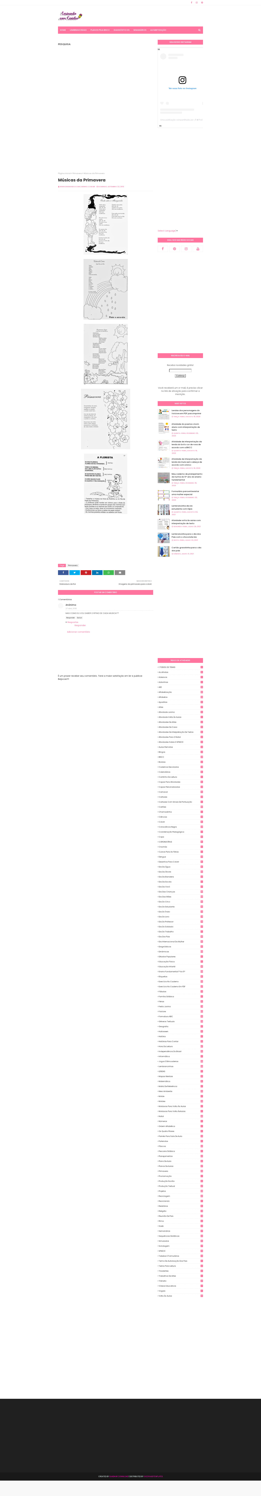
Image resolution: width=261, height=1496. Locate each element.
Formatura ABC (181, 1016)
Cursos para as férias (180, 852)
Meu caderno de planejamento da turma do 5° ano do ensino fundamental (187, 477)
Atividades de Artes (180, 722)
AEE (181, 687)
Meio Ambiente (181, 1091)
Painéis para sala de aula (181, 1136)
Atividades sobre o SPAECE (180, 742)
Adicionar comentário (78, 631)
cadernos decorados (181, 767)
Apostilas (180, 702)
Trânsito (181, 1281)
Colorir (180, 822)
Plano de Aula (180, 1161)
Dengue (181, 857)
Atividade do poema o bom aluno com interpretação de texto (186, 427)
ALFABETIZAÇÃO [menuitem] (158, 30)
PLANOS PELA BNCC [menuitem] (100, 30)
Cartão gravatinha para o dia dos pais (186, 549)
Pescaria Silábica (180, 1151)
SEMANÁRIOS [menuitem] (139, 30)
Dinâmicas (181, 951)
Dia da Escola (180, 881)
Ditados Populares (180, 956)
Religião (181, 1211)
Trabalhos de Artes (180, 1276)
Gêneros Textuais (181, 1021)
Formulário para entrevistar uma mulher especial (185, 493)
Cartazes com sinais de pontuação (180, 802)
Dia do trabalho (180, 931)
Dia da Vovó (180, 886)
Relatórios (180, 1206)
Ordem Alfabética (180, 1126)
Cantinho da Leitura (180, 777)
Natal (181, 1116)
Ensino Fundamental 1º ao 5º (181, 971)
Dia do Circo (181, 901)
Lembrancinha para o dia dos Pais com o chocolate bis (186, 535)
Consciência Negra (181, 827)
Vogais (180, 1291)
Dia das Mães (181, 896)
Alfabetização (181, 692)
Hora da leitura (181, 1046)
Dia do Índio (181, 911)
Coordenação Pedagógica (180, 832)
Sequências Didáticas (181, 1236)
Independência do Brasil (181, 1051)
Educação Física (180, 961)
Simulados (181, 1241)
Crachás (180, 847)
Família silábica (180, 996)
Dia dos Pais (181, 936)
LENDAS (180, 1071)
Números (180, 1121)
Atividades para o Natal (180, 737)
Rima (180, 1221)
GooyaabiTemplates (153, 1476)
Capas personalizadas (180, 787)
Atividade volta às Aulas (180, 717)
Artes (181, 707)
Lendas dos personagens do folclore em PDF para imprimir (186, 412)
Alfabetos (181, 697)
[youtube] (198, 249)
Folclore (181, 1011)
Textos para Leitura (180, 1266)
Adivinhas (180, 682)
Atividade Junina (180, 712)
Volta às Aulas (181, 1296)
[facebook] (191, 2)
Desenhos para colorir (180, 861)
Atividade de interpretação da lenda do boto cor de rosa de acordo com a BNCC (187, 444)
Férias (180, 1001)
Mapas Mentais (180, 1076)
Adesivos (180, 677)
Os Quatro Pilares (180, 1131)
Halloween (180, 1031)
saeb (180, 1226)
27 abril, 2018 (71, 608)
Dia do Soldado (181, 926)
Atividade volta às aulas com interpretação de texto (186, 522)
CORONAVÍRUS (180, 842)
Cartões (181, 807)
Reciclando (180, 1201)
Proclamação (180, 1176)
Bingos (180, 752)
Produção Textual (181, 1186)
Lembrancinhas (181, 1066)
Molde (180, 1096)
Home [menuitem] (63, 30)
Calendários (180, 772)
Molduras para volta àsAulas (180, 1111)
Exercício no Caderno (181, 981)
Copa (180, 837)
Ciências (180, 817)
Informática (180, 1056)
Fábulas (180, 991)
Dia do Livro (181, 916)
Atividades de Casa (180, 727)
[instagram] (197, 2)
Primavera (77, 173)
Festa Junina (181, 1006)
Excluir (79, 618)
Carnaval (181, 792)
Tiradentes (180, 1271)
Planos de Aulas (181, 1166)
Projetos (181, 1191)
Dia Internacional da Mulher (181, 941)
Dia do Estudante (181, 906)
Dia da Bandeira (180, 876)
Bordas (180, 762)
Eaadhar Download (119, 1476)
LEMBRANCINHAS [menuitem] (78, 30)
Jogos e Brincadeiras (181, 1061)
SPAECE (181, 1251)
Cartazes (180, 797)
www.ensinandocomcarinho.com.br (77, 186)
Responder (70, 618)
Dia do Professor (181, 921)
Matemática (180, 1081)
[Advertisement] (148, 16)
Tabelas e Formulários (181, 1256)
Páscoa (181, 1146)
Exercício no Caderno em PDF (181, 986)
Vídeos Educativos (180, 1286)
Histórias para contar (180, 1041)
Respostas (73, 622)
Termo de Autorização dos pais (180, 1261)
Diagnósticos (180, 946)
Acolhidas (180, 672)
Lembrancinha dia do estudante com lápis (182, 507)
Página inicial (64, 173)
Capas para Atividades (180, 782)
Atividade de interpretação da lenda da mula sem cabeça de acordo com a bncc (187, 462)
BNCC (181, 757)
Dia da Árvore (181, 871)
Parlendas (180, 1141)
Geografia (180, 1026)
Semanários (181, 1231)
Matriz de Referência (180, 1086)
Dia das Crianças (181, 891)
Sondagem (181, 1246)
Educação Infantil (181, 966)
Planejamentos (181, 1156)
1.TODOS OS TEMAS (180, 667)
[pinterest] (201, 2)
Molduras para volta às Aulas (180, 1106)
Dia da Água (180, 866)
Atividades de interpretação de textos (180, 732)
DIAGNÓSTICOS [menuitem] (121, 30)
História (180, 1036)
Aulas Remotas (180, 747)
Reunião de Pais (181, 1216)
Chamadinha (180, 812)
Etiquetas (180, 976)
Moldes (181, 1101)
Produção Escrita (180, 1181)
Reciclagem (181, 1196)
